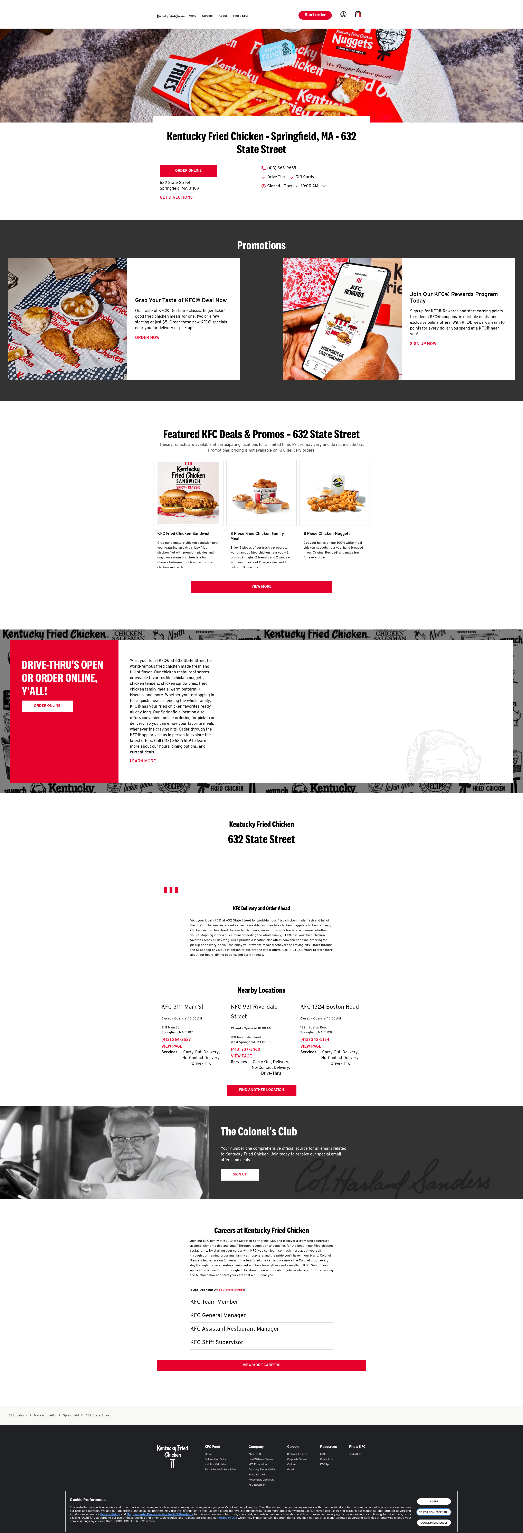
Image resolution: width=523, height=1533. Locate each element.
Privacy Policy (110, 1514)
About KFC (255, 1454)
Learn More (143, 761)
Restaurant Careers (297, 1454)
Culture (291, 1464)
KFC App (325, 1464)
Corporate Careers (297, 1459)
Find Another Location (261, 1090)
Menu (208, 1454)
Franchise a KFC (258, 1475)
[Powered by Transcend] (76, 1527)
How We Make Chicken (261, 1459)
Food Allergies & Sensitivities (221, 1469)
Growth (291, 1469)
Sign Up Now (423, 344)
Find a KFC (355, 1454)
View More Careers (261, 1365)
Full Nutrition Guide (215, 1459)
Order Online (188, 171)
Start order (315, 15)
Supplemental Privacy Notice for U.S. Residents (160, 1514)
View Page (171, 1047)
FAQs (323, 1454)
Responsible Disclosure (261, 1480)
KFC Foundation (258, 1464)
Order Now (147, 338)
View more (261, 587)
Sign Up (240, 1174)
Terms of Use (228, 1517)
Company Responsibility (262, 1469)
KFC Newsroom (257, 1485)
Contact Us (326, 1459)
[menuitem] (192, 16)
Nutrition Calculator (215, 1464)
